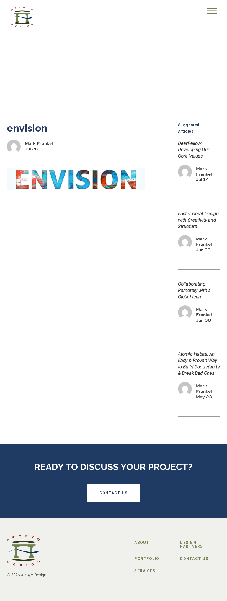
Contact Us (113, 493)
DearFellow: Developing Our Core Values (193, 149)
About (141, 542)
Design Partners (191, 544)
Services (144, 571)
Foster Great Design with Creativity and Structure (198, 220)
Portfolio (146, 558)
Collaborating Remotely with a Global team (194, 290)
